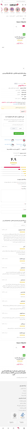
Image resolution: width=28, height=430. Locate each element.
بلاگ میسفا (24, 395)
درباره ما (24, 391)
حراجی (6, 4)
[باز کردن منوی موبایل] (25, 4)
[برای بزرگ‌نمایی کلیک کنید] (23, 68)
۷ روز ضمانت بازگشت (7, 139)
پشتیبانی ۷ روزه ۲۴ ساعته (19, 145)
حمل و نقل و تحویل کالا (21, 405)
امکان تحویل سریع (8, 144)
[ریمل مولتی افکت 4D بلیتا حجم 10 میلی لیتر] (20, 30)
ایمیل (20, 128)
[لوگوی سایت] (14, 5)
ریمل (7, 16)
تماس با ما (24, 393)
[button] (24, 34)
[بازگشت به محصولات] (23, 19)
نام (25, 204)
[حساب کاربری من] (22, 4)
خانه (25, 16)
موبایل (13, 128)
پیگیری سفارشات (22, 401)
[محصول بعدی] (22, 19)
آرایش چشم (12, 16)
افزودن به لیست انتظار (19, 133)
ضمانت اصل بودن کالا (18, 139)
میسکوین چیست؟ (22, 410)
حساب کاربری (23, 388)
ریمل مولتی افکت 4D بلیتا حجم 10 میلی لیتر (20, 37)
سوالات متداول (23, 403)
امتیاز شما (23, 186)
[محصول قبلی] (25, 19)
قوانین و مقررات (23, 408)
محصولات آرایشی (19, 16)
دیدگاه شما (23, 188)
